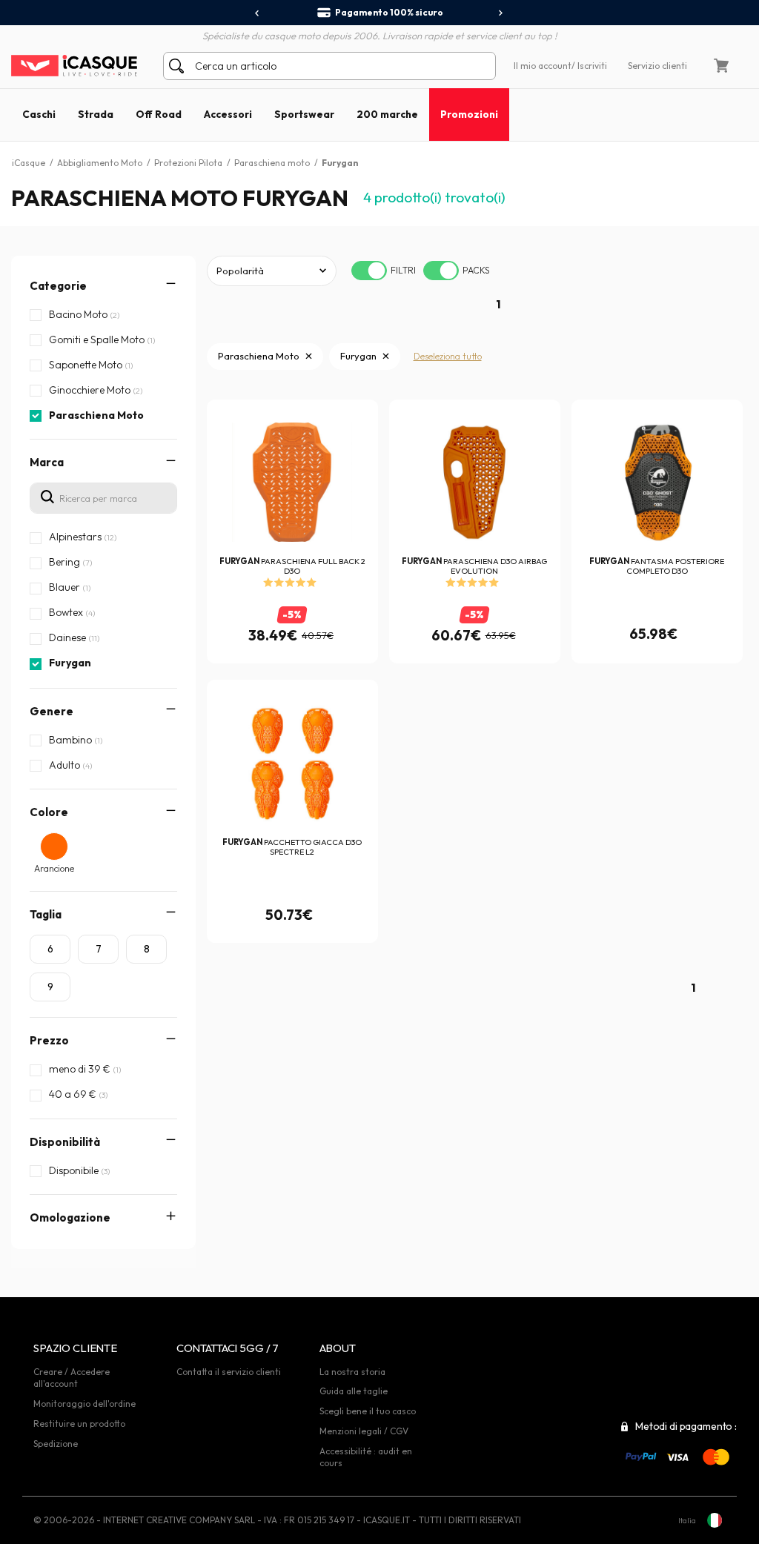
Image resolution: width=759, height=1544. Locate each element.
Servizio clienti (657, 65)
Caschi (39, 114)
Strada (95, 114)
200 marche (387, 114)
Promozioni (469, 114)
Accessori (228, 114)
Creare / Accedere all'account (71, 1378)
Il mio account (542, 65)
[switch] (369, 270)
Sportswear (304, 114)
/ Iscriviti (589, 65)
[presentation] (257, 13)
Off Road (159, 114)
